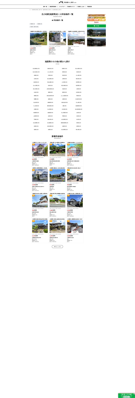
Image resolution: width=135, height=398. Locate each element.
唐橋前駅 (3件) (50, 102)
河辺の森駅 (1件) (50, 82)
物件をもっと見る (57, 246)
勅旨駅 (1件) (36, 126)
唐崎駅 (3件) (36, 95)
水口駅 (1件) (78, 119)
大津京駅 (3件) (78, 92)
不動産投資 (89, 6)
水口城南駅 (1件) (50, 122)
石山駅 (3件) (36, 92)
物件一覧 (45, 6)
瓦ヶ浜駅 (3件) (78, 102)
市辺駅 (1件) (64, 88)
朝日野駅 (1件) (78, 85)
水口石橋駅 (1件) (36, 122)
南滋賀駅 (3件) (36, 112)
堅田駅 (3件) (78, 95)
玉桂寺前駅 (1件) (50, 126)
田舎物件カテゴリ (71, 6)
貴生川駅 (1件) (50, 119)
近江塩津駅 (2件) (50, 78)
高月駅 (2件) (64, 75)
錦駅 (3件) (64, 105)
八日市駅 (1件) (64, 82)
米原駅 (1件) (78, 126)
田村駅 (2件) (64, 71)
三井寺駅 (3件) (64, 109)
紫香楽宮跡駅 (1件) (64, 122)
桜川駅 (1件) (50, 85)
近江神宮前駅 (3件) (78, 109)
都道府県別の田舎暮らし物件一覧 (37, 9)
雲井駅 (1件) (78, 122)
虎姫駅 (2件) (36, 75)
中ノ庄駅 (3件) (36, 105)
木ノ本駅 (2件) (78, 75)
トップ (30, 9)
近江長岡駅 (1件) (64, 129)
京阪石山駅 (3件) (64, 102)
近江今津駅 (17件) (78, 68)
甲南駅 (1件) (36, 119)
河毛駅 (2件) (50, 75)
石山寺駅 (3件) (36, 102)
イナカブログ (62, 6)
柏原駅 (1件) (50, 129)
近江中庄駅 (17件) (36, 71)
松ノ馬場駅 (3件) (64, 112)
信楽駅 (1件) (64, 126)
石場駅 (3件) (36, 109)
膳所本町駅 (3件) (50, 105)
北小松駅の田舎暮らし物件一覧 (56, 9)
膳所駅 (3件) (64, 92)
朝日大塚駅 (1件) (64, 85)
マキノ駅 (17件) (50, 71)
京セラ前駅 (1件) (36, 85)
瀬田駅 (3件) (50, 92)
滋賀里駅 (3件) (50, 112)
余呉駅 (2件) (36, 78)
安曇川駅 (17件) (50, 68)
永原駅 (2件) (64, 78)
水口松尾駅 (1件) (64, 119)
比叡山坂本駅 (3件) (50, 95)
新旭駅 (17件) (64, 68)
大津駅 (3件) (78, 88)
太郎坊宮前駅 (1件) (50, 88)
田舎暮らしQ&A (81, 6)
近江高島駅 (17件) (36, 68)
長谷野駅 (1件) (78, 82)
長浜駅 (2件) (78, 71)
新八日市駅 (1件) (36, 88)
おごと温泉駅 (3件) (64, 95)
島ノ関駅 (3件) (50, 109)
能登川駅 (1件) (78, 78)
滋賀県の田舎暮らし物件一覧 (47, 9)
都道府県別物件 (53, 6)
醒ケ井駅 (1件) (78, 129)
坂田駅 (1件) (36, 129)
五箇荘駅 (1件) (36, 82)
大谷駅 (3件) (78, 112)
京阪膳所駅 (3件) (79, 105)
